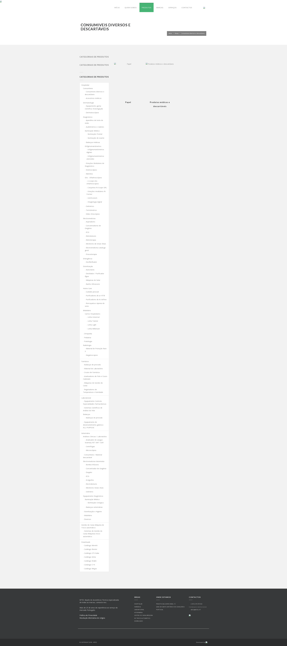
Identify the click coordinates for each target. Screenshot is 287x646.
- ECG (87, 232)
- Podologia (87, 341)
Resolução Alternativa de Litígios (92, 618)
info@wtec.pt (195, 610)
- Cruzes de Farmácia (91, 372)
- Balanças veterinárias (94, 507)
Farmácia (137, 607)
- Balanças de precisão (92, 365)
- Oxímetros (89, 206)
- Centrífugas (90, 446)
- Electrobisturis (91, 484)
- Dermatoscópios (92, 112)
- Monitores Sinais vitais (94, 488)
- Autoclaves (90, 270)
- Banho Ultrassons (92, 284)
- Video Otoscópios (92, 214)
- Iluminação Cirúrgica (95, 503)
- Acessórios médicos (93, 98)
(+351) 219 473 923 (196, 604)
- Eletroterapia (90, 240)
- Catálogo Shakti (90, 561)
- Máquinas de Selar (92, 280)
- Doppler (88, 472)
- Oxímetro (89, 492)
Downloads (138, 621)
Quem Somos (131, 7)
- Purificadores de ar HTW (95, 296)
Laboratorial (139, 609)
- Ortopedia (87, 334)
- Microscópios (90, 450)
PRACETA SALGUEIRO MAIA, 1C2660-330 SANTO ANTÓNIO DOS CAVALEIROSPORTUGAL (170, 606)
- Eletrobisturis (90, 236)
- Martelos (89, 174)
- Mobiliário (87, 515)
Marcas (159, 7)
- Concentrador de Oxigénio (95, 468)
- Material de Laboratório (93, 368)
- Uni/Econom (92, 198)
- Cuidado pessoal (92, 292)
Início (117, 7)
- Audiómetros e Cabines (94, 127)
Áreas (176, 33)
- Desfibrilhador (91, 262)
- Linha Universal (93, 317)
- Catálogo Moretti (90, 545)
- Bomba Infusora (92, 465)
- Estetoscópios (91, 170)
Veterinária (138, 612)
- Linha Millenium (93, 329)
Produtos (146, 7)
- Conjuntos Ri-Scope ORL (97, 187)
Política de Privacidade (88, 615)
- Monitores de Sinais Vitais (95, 244)
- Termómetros (91, 210)
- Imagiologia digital (94, 202)
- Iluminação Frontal (94, 134)
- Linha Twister (92, 321)
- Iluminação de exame (95, 138)
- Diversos (87, 519)
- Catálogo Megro (90, 569)
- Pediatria (87, 337)
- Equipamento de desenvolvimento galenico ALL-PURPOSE (93, 425)
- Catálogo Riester (90, 549)
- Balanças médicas (92, 142)
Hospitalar (138, 604)
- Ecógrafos (89, 480)
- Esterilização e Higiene (92, 511)
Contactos (187, 7)
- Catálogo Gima (89, 557)
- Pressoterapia (91, 254)
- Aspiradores (90, 222)
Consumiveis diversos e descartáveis (193, 33)
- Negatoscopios (91, 355)
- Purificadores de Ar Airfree (96, 299)
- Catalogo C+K (89, 565)
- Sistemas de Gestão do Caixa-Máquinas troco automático (92, 534)
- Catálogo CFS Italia (91, 553)
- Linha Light (91, 325)
